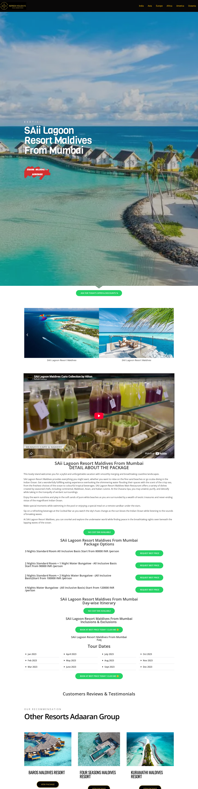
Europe (159, 6)
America (180, 6)
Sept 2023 (109, 666)
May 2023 (71, 660)
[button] (27, 335)
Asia (150, 6)
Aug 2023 (109, 660)
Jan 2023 (32, 654)
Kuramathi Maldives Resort (147, 774)
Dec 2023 (147, 666)
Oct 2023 (147, 654)
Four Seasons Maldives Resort (98, 774)
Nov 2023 (148, 660)
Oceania (192, 6)
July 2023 (109, 654)
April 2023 (71, 654)
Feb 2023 (32, 660)
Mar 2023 (32, 666)
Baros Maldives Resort (47, 772)
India (141, 6)
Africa (169, 6)
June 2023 (71, 666)
